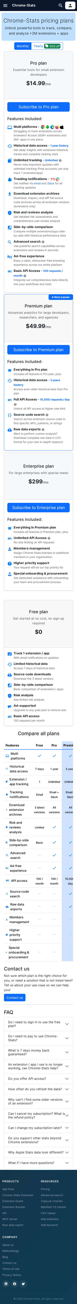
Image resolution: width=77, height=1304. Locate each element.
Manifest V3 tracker (53, 1207)
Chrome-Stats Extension (17, 1195)
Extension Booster (13, 1207)
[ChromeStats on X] (23, 1283)
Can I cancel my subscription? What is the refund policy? (36, 1115)
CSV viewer (48, 1213)
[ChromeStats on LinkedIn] (5, 1283)
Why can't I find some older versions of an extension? (35, 1101)
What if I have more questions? (31, 1163)
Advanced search (52, 1195)
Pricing (45, 1189)
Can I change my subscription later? (35, 1128)
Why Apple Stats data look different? (36, 1152)
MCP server (9, 1219)
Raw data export (12, 1225)
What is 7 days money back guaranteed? (28, 1052)
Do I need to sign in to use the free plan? (34, 1024)
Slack (50, 183)
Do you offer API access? (27, 1079)
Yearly (47, 46)
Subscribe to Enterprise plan (38, 507)
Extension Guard (12, 1201)
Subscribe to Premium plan (38, 349)
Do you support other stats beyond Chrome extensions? (34, 1140)
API (4, 1213)
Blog (5, 1257)
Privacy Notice (11, 1275)
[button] (5, 5)
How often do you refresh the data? (35, 1089)
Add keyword (49, 1225)
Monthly (23, 46)
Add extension (50, 1219)
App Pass (8, 1189)
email (37, 183)
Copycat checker (52, 1201)
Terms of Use (10, 1268)
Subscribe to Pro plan (39, 107)
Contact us (15, 998)
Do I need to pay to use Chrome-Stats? (33, 1038)
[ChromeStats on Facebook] (14, 1283)
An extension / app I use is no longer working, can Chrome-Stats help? (35, 1066)
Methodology (10, 1250)
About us (8, 1245)
